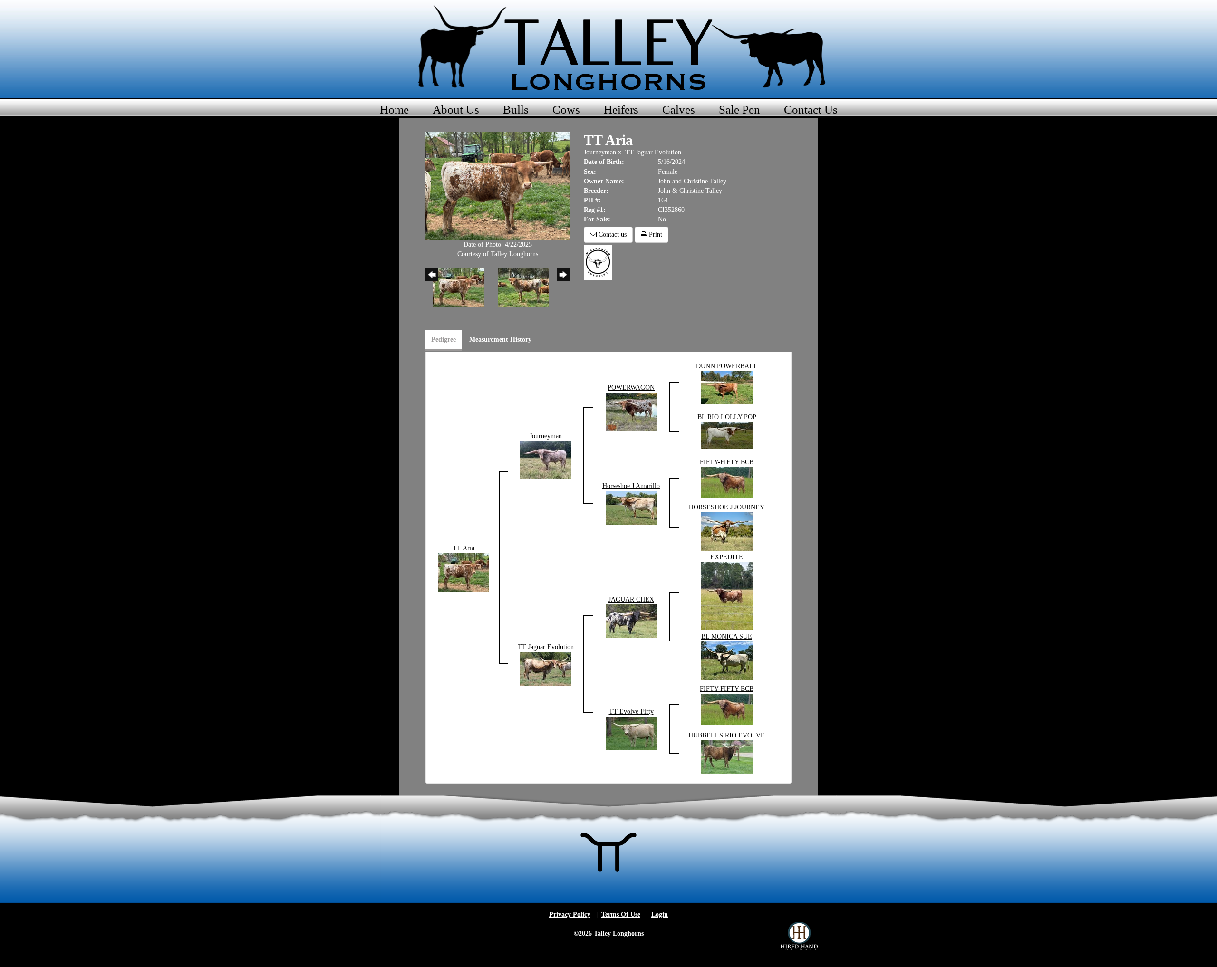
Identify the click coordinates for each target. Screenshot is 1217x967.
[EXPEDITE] (727, 595)
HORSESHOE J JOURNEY (726, 507)
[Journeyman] (545, 459)
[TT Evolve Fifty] (631, 733)
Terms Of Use (620, 914)
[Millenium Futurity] (600, 262)
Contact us (612, 234)
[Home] (608, 47)
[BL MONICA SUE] (727, 660)
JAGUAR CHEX (631, 599)
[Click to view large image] (497, 185)
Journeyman (600, 152)
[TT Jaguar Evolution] (545, 668)
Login (659, 914)
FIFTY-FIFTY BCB (726, 462)
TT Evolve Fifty (631, 711)
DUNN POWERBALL (727, 366)
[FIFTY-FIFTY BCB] (727, 482)
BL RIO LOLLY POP (726, 417)
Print (654, 234)
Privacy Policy (569, 914)
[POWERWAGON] (631, 411)
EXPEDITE (726, 557)
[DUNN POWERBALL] (727, 387)
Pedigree (443, 339)
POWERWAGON (631, 387)
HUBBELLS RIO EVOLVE (726, 735)
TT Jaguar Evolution (653, 152)
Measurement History (500, 339)
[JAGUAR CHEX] (631, 620)
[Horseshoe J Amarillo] (631, 507)
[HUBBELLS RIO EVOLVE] (727, 756)
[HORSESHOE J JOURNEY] (727, 531)
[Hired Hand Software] (799, 936)
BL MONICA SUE (726, 636)
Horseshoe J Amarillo (631, 485)
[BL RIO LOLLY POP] (727, 435)
